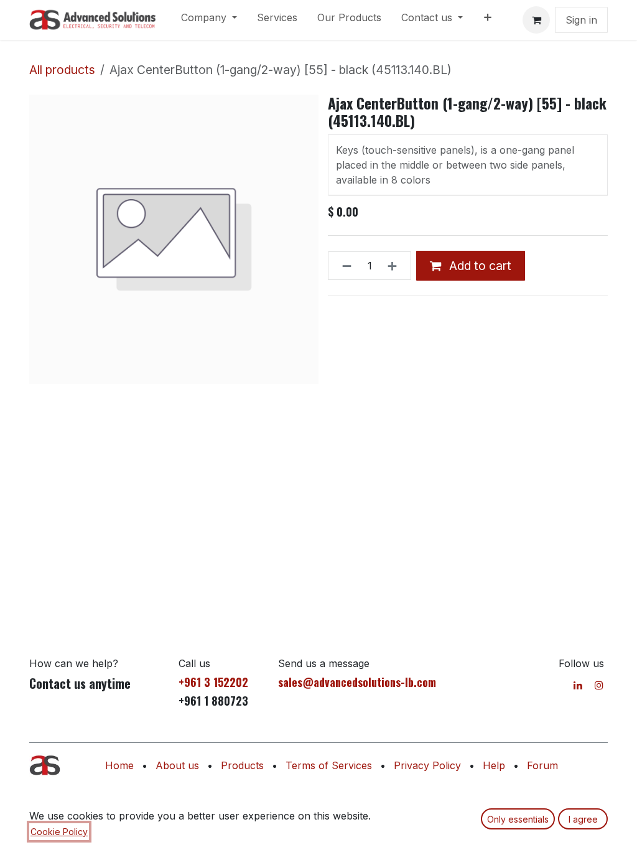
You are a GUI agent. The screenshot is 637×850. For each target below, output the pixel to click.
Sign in (581, 20)
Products (242, 765)
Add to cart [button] (478, 265)
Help (494, 765)
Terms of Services (329, 765)
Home (119, 765)
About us (177, 765)
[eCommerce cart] (536, 20)
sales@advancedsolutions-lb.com (357, 682)
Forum (542, 765)
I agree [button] (583, 819)
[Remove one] (343, 265)
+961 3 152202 (213, 682)
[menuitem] (209, 20)
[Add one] (396, 265)
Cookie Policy (59, 831)
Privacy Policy (427, 765)
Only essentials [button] (518, 819)
